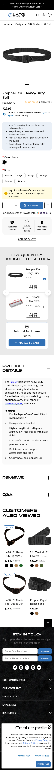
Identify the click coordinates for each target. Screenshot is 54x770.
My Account (10, 696)
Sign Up (45, 651)
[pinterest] (33, 667)
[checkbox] (44, 279)
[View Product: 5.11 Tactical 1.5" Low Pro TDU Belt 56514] (40, 536)
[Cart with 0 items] (50, 15)
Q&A (7, 495)
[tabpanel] (27, 55)
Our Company (11, 688)
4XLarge (21, 181)
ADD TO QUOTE (27, 239)
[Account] (44, 15)
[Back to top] (48, 623)
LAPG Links (9, 704)
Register (10, 115)
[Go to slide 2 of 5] (4, 5)
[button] (27, 212)
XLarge (31, 175)
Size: (6, 170)
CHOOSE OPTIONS (33, 287)
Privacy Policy (41, 740)
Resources (9, 713)
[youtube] (39, 667)
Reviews (13, 478)
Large (19, 175)
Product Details (13, 368)
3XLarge (8, 181)
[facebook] (15, 667)
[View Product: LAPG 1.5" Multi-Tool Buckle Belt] (14, 584)
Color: (10, 157)
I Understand (43, 764)
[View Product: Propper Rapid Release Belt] (40, 584)
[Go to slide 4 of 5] (50, 5)
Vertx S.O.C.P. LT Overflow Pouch (33, 299)
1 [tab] (27, 84)
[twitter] (27, 667)
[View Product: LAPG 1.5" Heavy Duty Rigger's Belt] (14, 536)
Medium (8, 175)
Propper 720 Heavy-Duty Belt (33, 271)
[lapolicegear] (16, 15)
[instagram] (21, 667)
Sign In (45, 112)
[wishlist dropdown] (48, 205)
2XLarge (43, 175)
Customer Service (14, 680)
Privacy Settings (30, 743)
